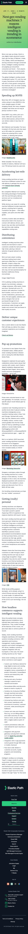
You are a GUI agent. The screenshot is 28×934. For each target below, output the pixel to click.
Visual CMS (14, 839)
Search (14, 844)
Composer (14, 841)
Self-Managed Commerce (14, 851)
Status (14, 810)
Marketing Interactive (13, 468)
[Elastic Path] (6, 2)
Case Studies (14, 860)
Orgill (14, 866)
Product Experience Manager (14, 834)
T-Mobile (14, 873)
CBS (8, 585)
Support (14, 816)
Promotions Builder (14, 848)
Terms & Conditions (7, 918)
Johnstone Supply (14, 863)
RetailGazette (11, 158)
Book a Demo (19, 2)
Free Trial (14, 799)
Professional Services (14, 813)
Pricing (14, 821)
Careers (14, 818)
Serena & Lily (14, 870)
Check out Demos (7, 335)
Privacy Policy (19, 918)
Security (14, 807)
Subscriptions (14, 846)
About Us (14, 803)
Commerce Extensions (14, 837)
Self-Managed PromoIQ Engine (14, 853)
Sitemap (13, 921)
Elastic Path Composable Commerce (14, 831)
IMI (14, 868)
